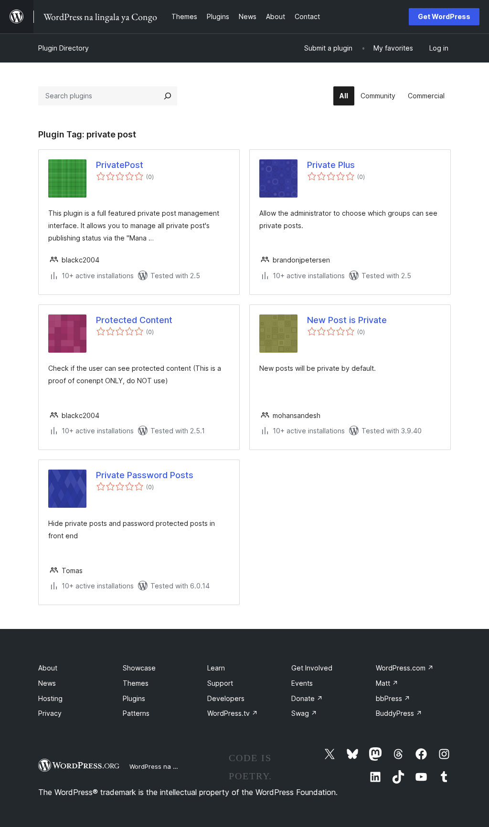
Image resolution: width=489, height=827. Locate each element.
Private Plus (331, 165)
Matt (387, 683)
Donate (307, 698)
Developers (225, 698)
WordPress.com (405, 668)
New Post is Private (347, 320)
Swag (304, 713)
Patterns (136, 713)
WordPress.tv (232, 713)
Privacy (50, 713)
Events (302, 683)
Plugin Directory (63, 48)
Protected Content (134, 320)
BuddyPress (399, 713)
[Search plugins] (167, 95)
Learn (216, 668)
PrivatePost (119, 165)
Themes (136, 683)
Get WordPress (444, 16)
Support (220, 683)
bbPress (393, 698)
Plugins (134, 698)
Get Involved (311, 668)
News (47, 683)
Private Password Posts (144, 475)
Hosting (50, 698)
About (47, 668)
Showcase (139, 668)
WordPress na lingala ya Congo (176, 766)
